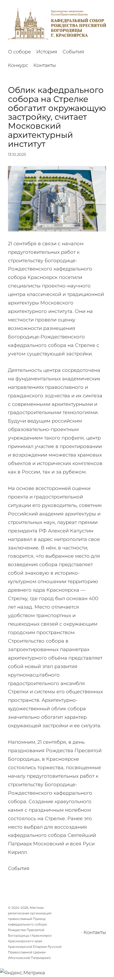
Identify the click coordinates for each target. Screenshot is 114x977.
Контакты (95, 932)
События (18, 868)
